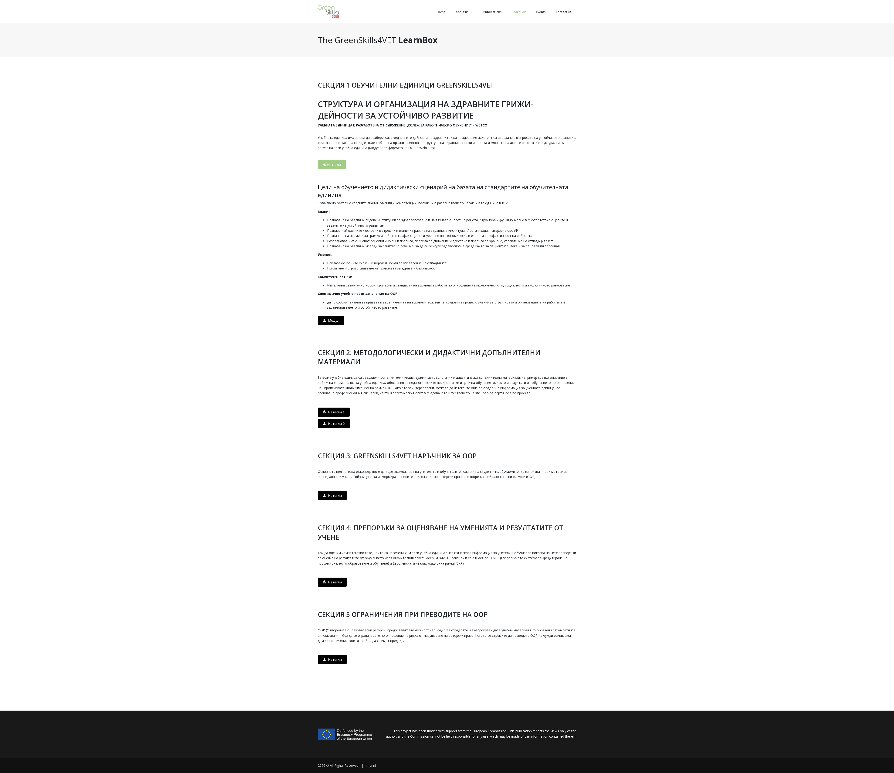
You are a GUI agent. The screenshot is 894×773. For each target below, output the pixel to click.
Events (540, 12)
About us (462, 12)
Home (441, 12)
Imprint (371, 765)
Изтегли (334, 164)
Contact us (563, 12)
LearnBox (519, 12)
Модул (333, 320)
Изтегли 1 (336, 412)
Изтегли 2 (336, 423)
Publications (492, 12)
